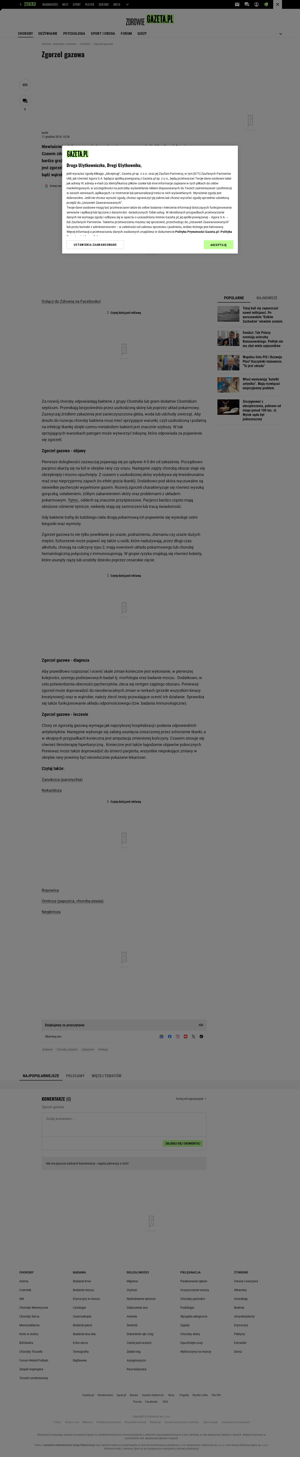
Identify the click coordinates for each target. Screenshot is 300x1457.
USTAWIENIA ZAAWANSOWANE (95, 244)
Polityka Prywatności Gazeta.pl (197, 231)
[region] (150, 200)
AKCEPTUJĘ (218, 245)
